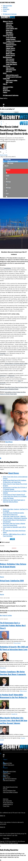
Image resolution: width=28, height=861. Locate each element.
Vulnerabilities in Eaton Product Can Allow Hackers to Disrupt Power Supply (13, 393)
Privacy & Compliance (11, 62)
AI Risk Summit (6, 777)
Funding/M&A (6, 79)
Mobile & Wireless (10, 53)
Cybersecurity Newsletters (9, 780)
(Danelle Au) (14, 714)
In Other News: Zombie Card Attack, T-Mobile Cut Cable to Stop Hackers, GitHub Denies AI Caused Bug (15, 517)
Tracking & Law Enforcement (13, 41)
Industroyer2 (11, 375)
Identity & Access (10, 50)
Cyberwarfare (9, 23)
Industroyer (3, 375)
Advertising (5, 799)
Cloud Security (9, 46)
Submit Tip (2, 816)
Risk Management (7, 57)
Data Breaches (9, 27)
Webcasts (5, 7)
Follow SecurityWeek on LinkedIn (10, 792)
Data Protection (10, 61)
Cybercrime (9, 25)
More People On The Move (6, 615)
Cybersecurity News (7, 6)
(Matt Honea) (23, 691)
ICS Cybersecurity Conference (10, 14)
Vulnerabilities (9, 34)
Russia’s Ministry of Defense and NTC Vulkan (16, 363)
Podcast (5, 11)
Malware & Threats (8, 21)
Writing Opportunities (8, 802)
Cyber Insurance (10, 59)
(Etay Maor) (3, 668)
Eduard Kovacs (3, 155)
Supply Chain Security (11, 64)
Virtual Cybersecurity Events (9, 771)
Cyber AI (5, 84)
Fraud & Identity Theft (11, 28)
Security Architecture (8, 43)
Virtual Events (6, 9)
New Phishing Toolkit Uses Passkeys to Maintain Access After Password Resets (14, 524)
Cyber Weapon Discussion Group (10, 787)
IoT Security (9, 52)
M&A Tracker (9, 82)
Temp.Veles (3, 353)
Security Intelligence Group (9, 790)
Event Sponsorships (7, 801)
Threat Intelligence (11, 37)
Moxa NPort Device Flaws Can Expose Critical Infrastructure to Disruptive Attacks (14, 388)
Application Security (11, 45)
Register (2, 577)
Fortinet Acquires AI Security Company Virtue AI (14, 494)
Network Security (10, 55)
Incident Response (10, 39)
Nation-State (9, 30)
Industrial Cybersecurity (12, 75)
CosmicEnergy (7, 268)
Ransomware (9, 32)
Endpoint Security (10, 48)
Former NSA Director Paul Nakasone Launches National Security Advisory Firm (13, 513)
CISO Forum (9, 71)
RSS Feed (5, 789)
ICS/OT (5, 73)
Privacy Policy (6, 806)
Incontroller (3, 382)
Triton (19, 381)
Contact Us (2, 827)
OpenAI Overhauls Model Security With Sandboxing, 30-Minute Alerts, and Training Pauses (14, 481)
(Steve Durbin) (17, 643)
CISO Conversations (11, 70)
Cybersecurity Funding (11, 80)
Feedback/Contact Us (8, 804)
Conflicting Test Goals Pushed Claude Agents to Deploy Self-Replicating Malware (14, 501)
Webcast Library (6, 773)
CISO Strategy (6, 66)
